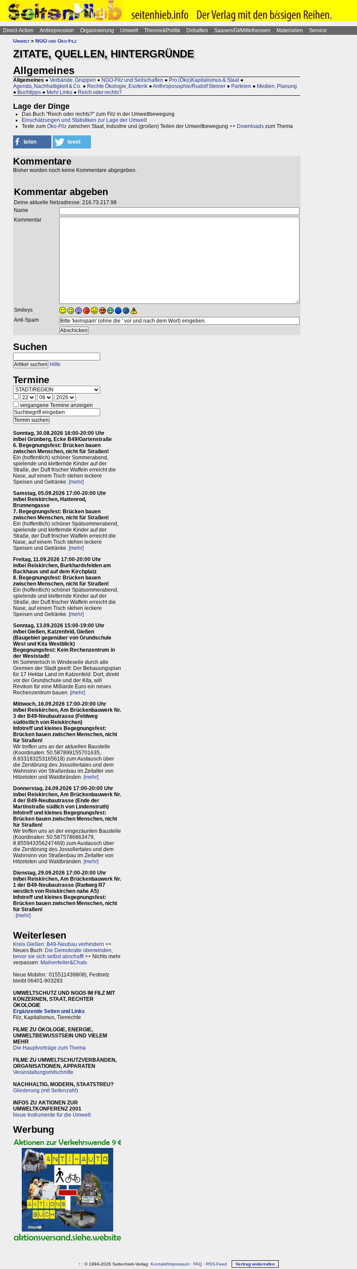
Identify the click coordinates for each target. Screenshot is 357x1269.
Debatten (197, 30)
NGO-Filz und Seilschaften (132, 80)
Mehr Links (59, 92)
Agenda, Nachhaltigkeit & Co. (47, 86)
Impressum (178, 1264)
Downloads (250, 126)
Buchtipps (29, 92)
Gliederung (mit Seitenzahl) (45, 1090)
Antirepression (57, 30)
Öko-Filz (57, 126)
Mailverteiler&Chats (63, 962)
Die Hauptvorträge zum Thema (49, 1048)
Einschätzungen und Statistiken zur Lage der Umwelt (84, 120)
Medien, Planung (277, 86)
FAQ (197, 1264)
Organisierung (97, 30)
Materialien (289, 30)
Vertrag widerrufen (255, 1264)
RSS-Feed (216, 1264)
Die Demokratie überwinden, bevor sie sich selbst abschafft (63, 953)
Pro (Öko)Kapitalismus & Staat (204, 80)
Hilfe (55, 364)
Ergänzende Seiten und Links (49, 1011)
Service (318, 30)
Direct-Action (18, 30)
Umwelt (129, 30)
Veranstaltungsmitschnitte (43, 1072)
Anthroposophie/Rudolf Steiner (189, 86)
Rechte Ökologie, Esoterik (117, 86)
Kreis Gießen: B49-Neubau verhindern (58, 944)
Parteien (241, 86)
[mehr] (76, 482)
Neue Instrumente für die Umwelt (52, 1115)
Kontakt (158, 1264)
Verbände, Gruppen (73, 80)
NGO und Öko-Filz (56, 41)
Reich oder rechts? (100, 92)
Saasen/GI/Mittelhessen (242, 30)
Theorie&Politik (162, 30)
